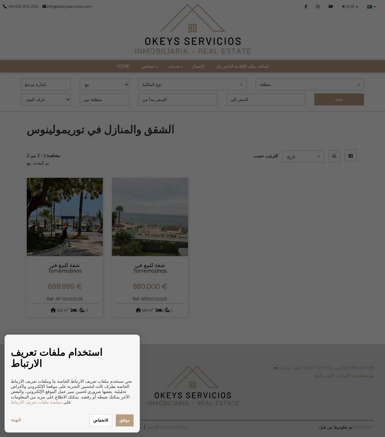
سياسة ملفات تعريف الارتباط (36, 402)
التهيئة (16, 419)
